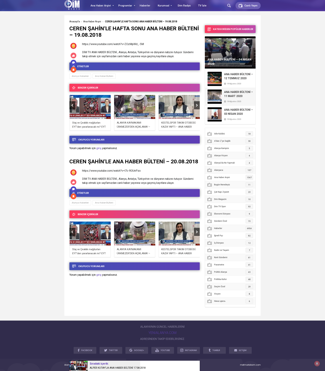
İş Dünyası (232, 243)
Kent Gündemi (232, 257)
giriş (98, 148)
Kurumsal (163, 5)
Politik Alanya (232, 272)
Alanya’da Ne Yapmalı (232, 163)
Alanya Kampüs (232, 148)
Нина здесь (232, 301)
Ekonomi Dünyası (232, 214)
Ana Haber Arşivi (101, 5)
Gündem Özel (232, 221)
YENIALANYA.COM (162, 333)
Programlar (125, 5)
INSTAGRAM (191, 350)
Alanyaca (232, 170)
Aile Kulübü (232, 134)
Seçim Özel (232, 286)
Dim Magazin (232, 199)
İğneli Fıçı (232, 235)
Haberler (145, 5)
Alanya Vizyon (232, 155)
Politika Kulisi (232, 279)
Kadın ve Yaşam (232, 250)
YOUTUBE (165, 350)
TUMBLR (216, 350)
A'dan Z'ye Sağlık (232, 141)
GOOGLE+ (139, 350)
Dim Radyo (184, 5)
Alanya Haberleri (80, 76)
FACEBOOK (86, 350)
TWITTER (113, 350)
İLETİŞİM (242, 350)
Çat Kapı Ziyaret (232, 192)
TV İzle (202, 5)
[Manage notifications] (317, 363)
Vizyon (232, 294)
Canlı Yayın (250, 5)
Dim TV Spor (232, 206)
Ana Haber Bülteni (104, 76)
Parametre (232, 265)
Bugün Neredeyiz (232, 184)
